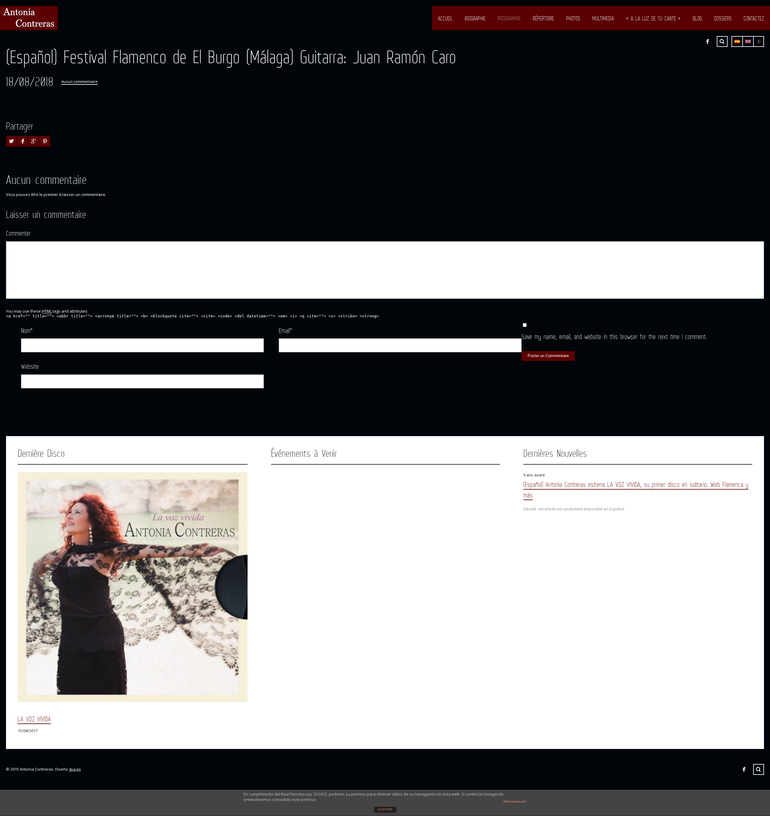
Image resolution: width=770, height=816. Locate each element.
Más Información (515, 801)
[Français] (758, 41)
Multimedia (603, 18)
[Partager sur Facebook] (22, 141)
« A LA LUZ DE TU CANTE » (653, 18)
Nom (27, 330)
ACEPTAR (385, 809)
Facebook (707, 41)
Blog (697, 18)
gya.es (75, 769)
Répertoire (543, 18)
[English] (748, 41)
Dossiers (723, 18)
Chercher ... (722, 41)
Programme (509, 18)
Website (30, 366)
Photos (573, 18)
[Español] (737, 41)
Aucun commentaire (79, 81)
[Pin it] (44, 141)
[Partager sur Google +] (33, 141)
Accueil (445, 18)
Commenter (18, 233)
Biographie (475, 18)
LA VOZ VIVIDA (34, 718)
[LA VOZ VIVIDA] (133, 587)
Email (285, 330)
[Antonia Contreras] (29, 18)
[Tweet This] (11, 141)
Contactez (754, 18)
